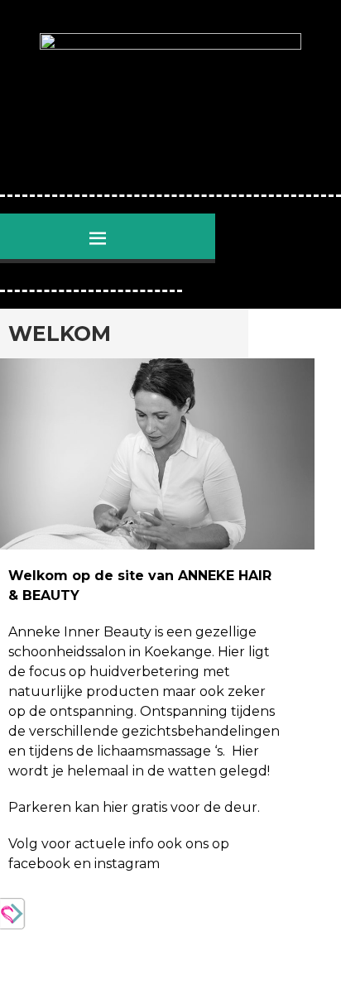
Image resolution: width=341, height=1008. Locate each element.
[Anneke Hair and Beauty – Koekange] (170, 105)
